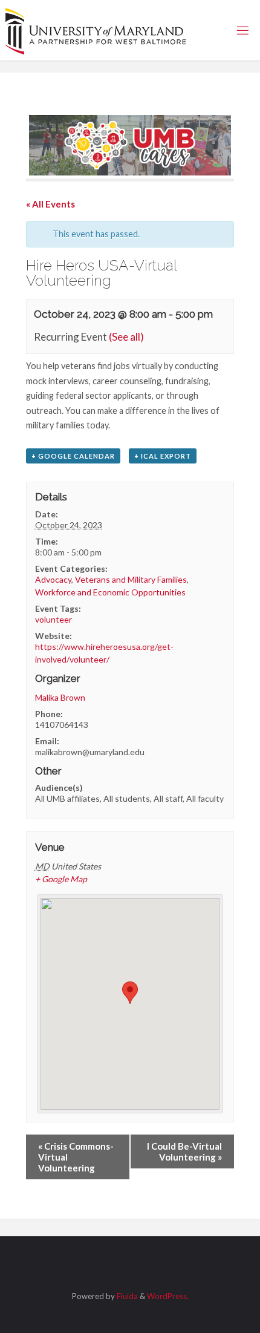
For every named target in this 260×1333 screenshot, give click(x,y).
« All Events (50, 203)
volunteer (53, 619)
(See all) (126, 336)
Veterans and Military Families (131, 579)
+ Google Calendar (73, 456)
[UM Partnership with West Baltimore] (96, 30)
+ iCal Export (162, 456)
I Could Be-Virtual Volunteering (184, 1151)
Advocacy (53, 579)
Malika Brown (60, 697)
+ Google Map (61, 879)
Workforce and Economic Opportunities (110, 592)
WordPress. (168, 1296)
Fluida (126, 1296)
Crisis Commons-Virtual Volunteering (76, 1157)
